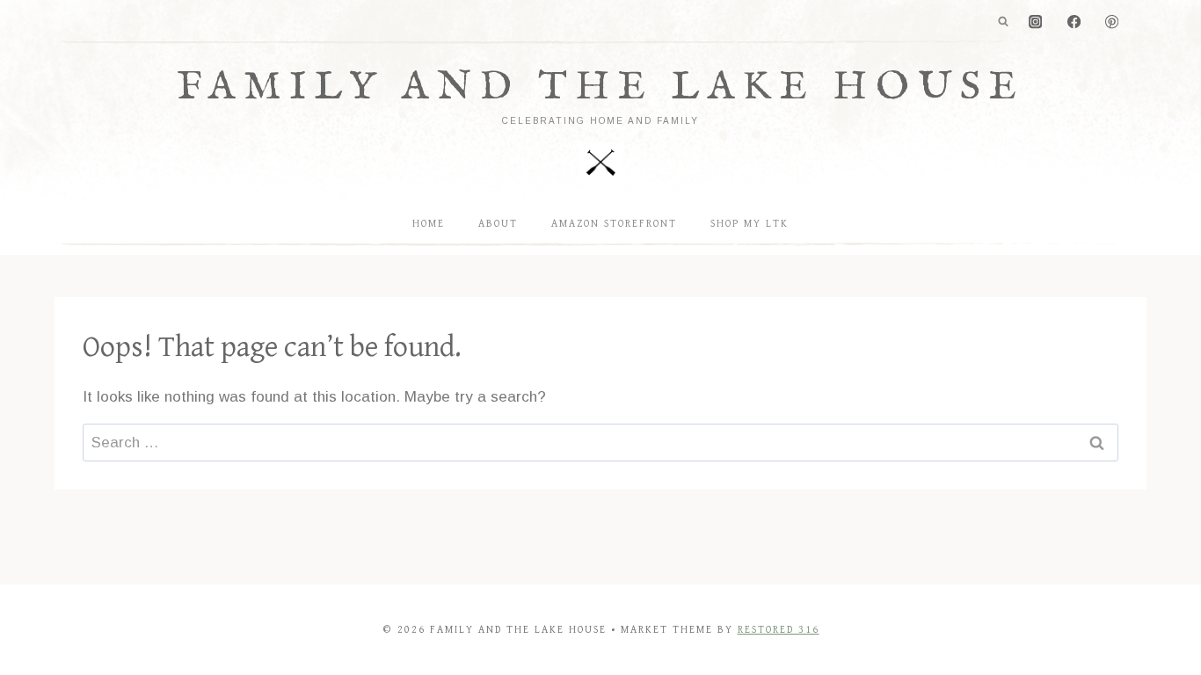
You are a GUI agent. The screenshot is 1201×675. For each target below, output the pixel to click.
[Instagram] (1036, 22)
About (498, 223)
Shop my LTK (749, 223)
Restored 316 (778, 629)
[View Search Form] (1003, 22)
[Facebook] (1074, 22)
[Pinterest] (1111, 22)
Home (428, 223)
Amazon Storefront (614, 223)
